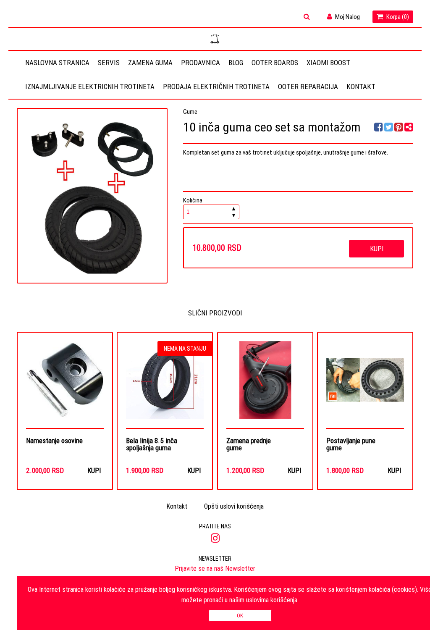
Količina (209, 207)
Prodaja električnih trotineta (216, 86)
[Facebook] (379, 128)
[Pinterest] (398, 128)
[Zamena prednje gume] (265, 384)
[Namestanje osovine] (65, 384)
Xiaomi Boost (328, 62)
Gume (190, 112)
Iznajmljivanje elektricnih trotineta (90, 86)
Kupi (376, 248)
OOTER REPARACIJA (308, 86)
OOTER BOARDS (275, 62)
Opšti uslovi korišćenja (234, 506)
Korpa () (397, 17)
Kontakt (360, 86)
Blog (235, 62)
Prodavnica (200, 62)
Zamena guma (150, 62)
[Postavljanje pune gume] (365, 384)
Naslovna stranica (57, 62)
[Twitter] (389, 128)
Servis (109, 62)
